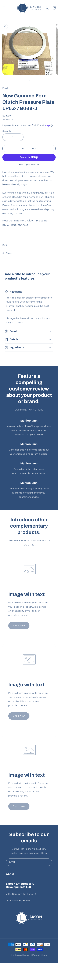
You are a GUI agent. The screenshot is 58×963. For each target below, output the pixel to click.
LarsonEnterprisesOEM (25, 955)
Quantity (6, 131)
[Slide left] (22, 80)
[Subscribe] (48, 862)
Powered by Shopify (40, 955)
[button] (3, 7)
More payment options (29, 165)
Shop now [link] (19, 625)
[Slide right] (35, 80)
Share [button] (9, 253)
